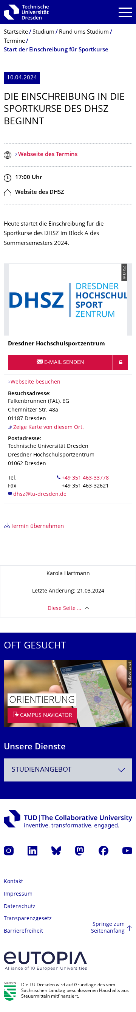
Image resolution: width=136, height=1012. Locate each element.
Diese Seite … (64, 608)
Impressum (18, 894)
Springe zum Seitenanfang (108, 928)
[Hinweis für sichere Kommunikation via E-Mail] (120, 362)
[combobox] (68, 769)
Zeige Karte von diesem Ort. (48, 427)
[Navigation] (125, 12)
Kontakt (13, 881)
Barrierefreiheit (23, 931)
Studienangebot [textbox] (41, 770)
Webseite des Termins (47, 155)
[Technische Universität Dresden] (26, 12)
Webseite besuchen (35, 382)
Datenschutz (20, 906)
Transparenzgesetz (28, 918)
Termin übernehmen (37, 526)
